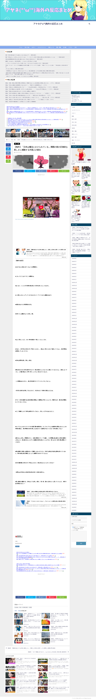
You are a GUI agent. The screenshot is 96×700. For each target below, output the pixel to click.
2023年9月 (74, 363)
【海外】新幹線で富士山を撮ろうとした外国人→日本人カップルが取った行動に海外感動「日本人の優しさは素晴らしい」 (81, 245)
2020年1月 (74, 495)
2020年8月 (74, 474)
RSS (76, 47)
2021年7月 (74, 441)
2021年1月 (74, 459)
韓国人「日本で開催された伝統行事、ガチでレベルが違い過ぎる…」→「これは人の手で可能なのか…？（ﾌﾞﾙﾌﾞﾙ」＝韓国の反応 (32, 89)
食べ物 (64, 47)
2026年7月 (74, 261)
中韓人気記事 (11, 79)
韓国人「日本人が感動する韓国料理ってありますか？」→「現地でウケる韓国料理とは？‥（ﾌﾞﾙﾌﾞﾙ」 (26, 85)
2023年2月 (74, 384)
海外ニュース (51, 47)
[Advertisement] (48, 36)
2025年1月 (74, 315)
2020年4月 (74, 486)
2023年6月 (74, 372)
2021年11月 (74, 429)
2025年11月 (74, 285)
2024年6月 (74, 336)
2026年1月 (74, 279)
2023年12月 (74, 354)
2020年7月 (74, 477)
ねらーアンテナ (75, 98)
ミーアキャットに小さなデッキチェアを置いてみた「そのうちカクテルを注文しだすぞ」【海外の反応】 (26, 63)
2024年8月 (74, 330)
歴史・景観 (58, 47)
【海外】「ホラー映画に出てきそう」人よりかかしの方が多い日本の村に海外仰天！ (47, 651)
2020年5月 (74, 483)
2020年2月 (74, 492)
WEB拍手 (17, 546)
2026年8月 (74, 258)
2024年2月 (74, 348)
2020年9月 (74, 471)
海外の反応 (25, 607)
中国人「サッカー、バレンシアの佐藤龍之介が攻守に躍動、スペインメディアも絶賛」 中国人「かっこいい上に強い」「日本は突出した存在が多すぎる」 (36, 66)
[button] (6, 133)
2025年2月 (74, 312)
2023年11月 (74, 357)
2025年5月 (74, 303)
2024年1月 (74, 351)
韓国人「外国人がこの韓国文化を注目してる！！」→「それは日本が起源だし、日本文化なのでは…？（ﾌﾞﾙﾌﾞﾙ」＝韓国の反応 (31, 87)
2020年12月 (74, 462)
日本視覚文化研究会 (76, 96)
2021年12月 (74, 426)
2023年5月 (74, 375)
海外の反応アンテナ (76, 95)
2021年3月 (74, 453)
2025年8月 (74, 294)
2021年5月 (74, 447)
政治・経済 (74, 119)
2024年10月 (74, 324)
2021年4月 (74, 450)
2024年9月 (74, 327)
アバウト (70, 47)
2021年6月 (74, 444)
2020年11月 (74, 465)
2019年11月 (74, 501)
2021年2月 (74, 456)
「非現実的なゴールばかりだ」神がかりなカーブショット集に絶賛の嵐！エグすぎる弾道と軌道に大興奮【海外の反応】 (30, 70)
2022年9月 (74, 399)
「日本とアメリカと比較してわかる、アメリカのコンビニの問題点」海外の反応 (21, 76)
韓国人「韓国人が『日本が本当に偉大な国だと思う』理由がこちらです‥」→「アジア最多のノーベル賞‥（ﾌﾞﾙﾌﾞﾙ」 (29, 99)
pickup (17, 607)
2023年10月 (74, 360)
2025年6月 (74, 300)
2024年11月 (74, 321)
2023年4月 (74, 378)
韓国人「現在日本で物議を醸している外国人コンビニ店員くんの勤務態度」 (21, 101)
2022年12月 (74, 390)
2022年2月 (74, 420)
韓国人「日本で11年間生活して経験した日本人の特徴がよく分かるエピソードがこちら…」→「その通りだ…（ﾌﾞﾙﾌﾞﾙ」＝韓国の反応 (32, 93)
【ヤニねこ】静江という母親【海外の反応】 (14, 68)
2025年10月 (74, 288)
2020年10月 (74, 468)
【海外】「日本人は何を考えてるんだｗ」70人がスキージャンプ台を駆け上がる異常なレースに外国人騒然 (80, 229)
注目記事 (9, 51)
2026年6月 (74, 264)
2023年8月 (74, 366)
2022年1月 (74, 423)
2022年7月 (74, 405)
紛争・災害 (74, 137)
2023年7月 (74, 369)
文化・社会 (27, 47)
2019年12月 (74, 498)
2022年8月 (74, 402)
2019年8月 (74, 510)
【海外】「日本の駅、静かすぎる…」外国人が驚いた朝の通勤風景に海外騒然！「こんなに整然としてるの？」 (81, 251)
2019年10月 (74, 504)
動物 (73, 116)
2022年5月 (74, 411)
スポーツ (33, 47)
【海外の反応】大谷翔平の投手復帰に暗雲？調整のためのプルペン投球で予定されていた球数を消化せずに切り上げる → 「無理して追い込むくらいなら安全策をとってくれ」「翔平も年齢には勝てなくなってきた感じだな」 (37, 73)
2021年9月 (74, 435)
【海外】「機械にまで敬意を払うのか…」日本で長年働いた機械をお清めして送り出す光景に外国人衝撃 (81, 239)
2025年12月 (74, 282)
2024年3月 (74, 345)
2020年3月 (74, 489)
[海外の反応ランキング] (18, 537)
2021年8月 (74, 438)
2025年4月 (74, 306)
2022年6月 (74, 408)
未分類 (73, 128)
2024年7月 (74, 333)
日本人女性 (74, 125)
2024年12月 (74, 318)
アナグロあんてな (75, 99)
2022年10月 (74, 396)
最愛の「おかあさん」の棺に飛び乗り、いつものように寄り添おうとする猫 (21, 61)
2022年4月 (74, 414)
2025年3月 (74, 309)
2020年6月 (74, 480)
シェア (8, 145)
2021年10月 (74, 432)
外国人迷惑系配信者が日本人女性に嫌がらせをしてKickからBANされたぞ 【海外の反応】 (24, 59)
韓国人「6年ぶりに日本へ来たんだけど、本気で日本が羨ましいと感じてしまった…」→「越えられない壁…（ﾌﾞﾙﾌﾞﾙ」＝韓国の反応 (32, 97)
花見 (31, 607)
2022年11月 (74, 393)
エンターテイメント (42, 47)
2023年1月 (74, 387)
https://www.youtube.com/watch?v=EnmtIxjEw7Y (24, 219)
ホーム (20, 47)
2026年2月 (74, 276)
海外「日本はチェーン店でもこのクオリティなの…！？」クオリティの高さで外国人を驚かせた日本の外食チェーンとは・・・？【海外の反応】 (35, 57)
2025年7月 (74, 297)
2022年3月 (74, 417)
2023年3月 (74, 381)
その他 (73, 107)
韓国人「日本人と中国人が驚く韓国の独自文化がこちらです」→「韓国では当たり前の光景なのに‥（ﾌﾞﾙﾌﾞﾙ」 (28, 95)
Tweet (8, 149)
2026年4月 (74, 270)
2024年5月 (74, 339)
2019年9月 (74, 507)
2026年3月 (74, 273)
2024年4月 (74, 342)
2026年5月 (74, 267)
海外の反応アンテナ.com (77, 101)
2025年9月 (74, 291)
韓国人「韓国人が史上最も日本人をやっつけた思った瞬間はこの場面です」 (21, 91)
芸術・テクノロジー (76, 140)
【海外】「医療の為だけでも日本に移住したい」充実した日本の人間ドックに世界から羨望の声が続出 (31, 648)
